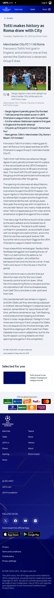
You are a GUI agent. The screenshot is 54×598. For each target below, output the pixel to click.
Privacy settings (9, 561)
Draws (5, 448)
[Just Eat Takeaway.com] (31, 407)
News (30, 436)
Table (4, 436)
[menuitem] (20, 9)
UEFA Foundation (9, 492)
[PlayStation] (17, 401)
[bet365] (22, 407)
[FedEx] (36, 401)
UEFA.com (6, 487)
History (31, 442)
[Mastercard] (46, 401)
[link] (18, 9)
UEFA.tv (5, 442)
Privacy (5, 547)
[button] (46, 9)
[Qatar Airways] (41, 407)
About (31, 448)
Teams (31, 431)
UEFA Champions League (6, 9)
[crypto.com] (12, 407)
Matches (6, 431)
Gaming (5, 454)
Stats (4, 459)
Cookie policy (8, 556)
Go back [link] (10, 18)
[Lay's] (27, 401)
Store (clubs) (34, 454)
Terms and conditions (11, 551)
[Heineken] (7, 401)
